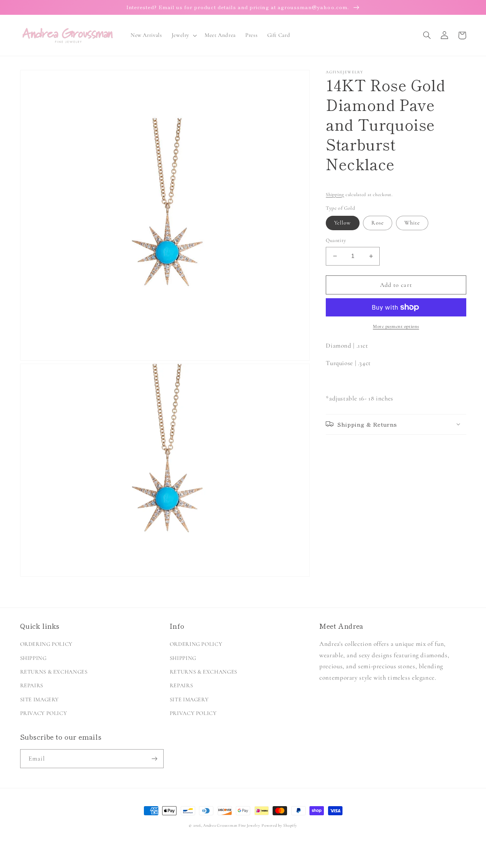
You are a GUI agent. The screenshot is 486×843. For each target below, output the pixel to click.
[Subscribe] (154, 758)
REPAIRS (31, 685)
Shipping (335, 194)
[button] (183, 35)
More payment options (396, 326)
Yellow (342, 222)
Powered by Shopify (279, 825)
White (412, 222)
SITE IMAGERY (39, 699)
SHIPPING (33, 658)
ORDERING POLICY (46, 644)
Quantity (336, 240)
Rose (377, 222)
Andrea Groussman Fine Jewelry (231, 825)
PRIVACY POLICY (43, 713)
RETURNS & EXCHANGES (54, 671)
